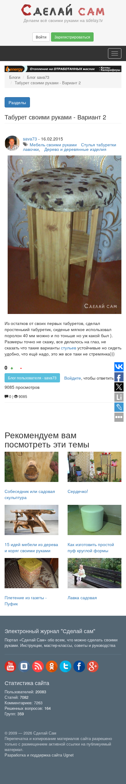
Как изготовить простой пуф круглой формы (91, 547)
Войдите (72, 378)
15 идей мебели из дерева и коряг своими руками (31, 547)
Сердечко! (78, 491)
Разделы (17, 102)
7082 (24, 697)
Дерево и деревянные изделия (75, 149)
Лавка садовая (82, 597)
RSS (38, 666)
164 (47, 708)
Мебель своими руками (53, 144)
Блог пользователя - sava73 (32, 377)
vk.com (24, 666)
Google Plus (93, 666)
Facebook (79, 666)
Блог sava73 (38, 77)
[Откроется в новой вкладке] (18, 761)
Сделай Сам (63, 10)
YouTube (10, 666)
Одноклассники (51, 666)
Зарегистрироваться (72, 36)
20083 (40, 692)
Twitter (65, 666)
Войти (41, 36)
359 (20, 714)
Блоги (14, 77)
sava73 (30, 139)
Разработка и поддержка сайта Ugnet (39, 755)
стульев (68, 348)
